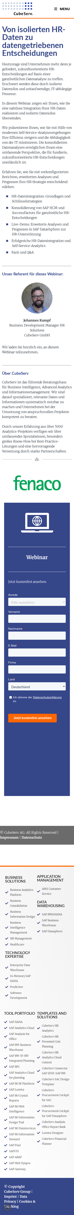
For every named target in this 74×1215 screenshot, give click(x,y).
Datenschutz (32, 837)
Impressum (9, 837)
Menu (65, 9)
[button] (7, 1207)
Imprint (10, 1196)
